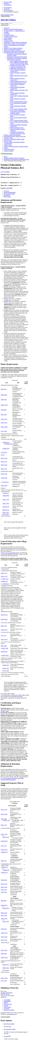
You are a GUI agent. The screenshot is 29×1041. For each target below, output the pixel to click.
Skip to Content (8, 2)
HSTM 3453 (5, 668)
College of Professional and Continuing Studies (16, 146)
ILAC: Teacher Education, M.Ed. (18, 120)
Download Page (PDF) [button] (10, 1029)
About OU (6, 28)
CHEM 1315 (5, 442)
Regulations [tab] (7, 195)
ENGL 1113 (4, 573)
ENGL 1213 (4, 576)
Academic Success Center (10, 36)
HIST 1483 (4, 646)
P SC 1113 (3, 635)
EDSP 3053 (4, 395)
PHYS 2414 (4, 458)
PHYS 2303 (5, 514)
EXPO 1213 (5, 579)
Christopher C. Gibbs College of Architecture (15, 42)
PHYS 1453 (5, 512)
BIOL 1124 (4, 626)
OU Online (7, 33)
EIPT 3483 (4, 414)
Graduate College (8, 138)
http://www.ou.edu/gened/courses (10, 552)
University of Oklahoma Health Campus (14, 139)
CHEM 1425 (5, 448)
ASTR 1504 (4, 478)
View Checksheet (5, 171)
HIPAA (6, 1002)
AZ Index (6, 3)
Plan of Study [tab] (7, 196)
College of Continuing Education (12, 49)
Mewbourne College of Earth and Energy (14, 51)
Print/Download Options (6, 153)
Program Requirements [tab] (10, 192)
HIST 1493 (5, 648)
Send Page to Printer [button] (9, 1024)
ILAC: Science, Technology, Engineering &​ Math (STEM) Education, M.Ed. (17, 112)
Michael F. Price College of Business (13, 48)
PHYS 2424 (4, 465)
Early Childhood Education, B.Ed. (19, 61)
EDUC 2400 (5, 711)
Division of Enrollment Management (13, 29)
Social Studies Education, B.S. (18, 83)
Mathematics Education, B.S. (17, 68)
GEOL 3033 (5, 503)
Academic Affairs (8, 41)
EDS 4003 (3, 409)
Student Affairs (8, 39)
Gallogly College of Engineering (12, 135)
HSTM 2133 (5, 506)
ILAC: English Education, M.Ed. (18, 101)
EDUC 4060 (4, 427)
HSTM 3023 (5, 655)
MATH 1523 (4, 614)
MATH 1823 (4, 619)
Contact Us (3, 997)
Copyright (6, 1008)
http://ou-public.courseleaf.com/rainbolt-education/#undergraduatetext (12, 778)
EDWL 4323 (4, 405)
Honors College (8, 140)
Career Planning (8, 38)
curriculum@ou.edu (12, 1014)
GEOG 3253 (4, 639)
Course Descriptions (9, 149)
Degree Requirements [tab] (9, 193)
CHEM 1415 (8, 444)
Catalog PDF (7, 1036)
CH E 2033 (4, 452)
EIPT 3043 (4, 399)
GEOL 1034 (5, 499)
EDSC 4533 (4, 422)
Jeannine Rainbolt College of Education (14, 52)
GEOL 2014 (4, 629)
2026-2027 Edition (8, 20)
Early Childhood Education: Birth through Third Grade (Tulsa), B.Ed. (19, 63)
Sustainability (7, 1001)
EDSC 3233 (4, 474)
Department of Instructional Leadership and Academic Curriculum (17, 59)
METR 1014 (5, 510)
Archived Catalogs (8, 151)
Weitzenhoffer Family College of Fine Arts (15, 136)
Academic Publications (6, 992)
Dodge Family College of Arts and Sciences (15, 43)
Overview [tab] (6, 191)
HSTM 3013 (4, 651)
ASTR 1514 (5, 482)
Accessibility (7, 999)
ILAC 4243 (4, 431)
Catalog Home (7, 5)
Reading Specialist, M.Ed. (17, 127)
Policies (6, 148)
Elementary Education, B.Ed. (17, 65)
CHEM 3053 (5, 495)
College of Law (8, 145)
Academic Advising (9, 35)
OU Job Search (8, 1004)
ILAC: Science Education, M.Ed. (18, 109)
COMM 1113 (7, 300)
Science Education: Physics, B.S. (18, 81)
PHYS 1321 (4, 469)
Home (5, 156)
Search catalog (4, 23)
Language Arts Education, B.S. (18, 67)
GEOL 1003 (4, 485)
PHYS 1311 (4, 461)
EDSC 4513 (4, 419)
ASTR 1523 (5, 493)
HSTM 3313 (5, 665)
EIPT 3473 (4, 389)
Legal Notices (7, 1007)
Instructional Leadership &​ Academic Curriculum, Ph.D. (17, 132)
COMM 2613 (5, 584)
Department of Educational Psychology (17, 56)
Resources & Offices (9, 1010)
